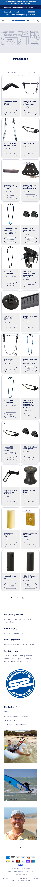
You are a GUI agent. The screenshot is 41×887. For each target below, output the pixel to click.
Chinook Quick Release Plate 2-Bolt (9, 318)
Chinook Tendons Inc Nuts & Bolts (29, 577)
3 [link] (22, 597)
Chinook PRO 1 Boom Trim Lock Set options (29, 230)
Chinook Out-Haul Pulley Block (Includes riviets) (30, 186)
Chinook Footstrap (10, 101)
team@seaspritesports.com (23, 15)
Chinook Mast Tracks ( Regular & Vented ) (10, 186)
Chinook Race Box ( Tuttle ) (30, 317)
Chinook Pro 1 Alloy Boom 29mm (10, 229)
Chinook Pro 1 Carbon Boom (8, 272)
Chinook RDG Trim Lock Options (30, 447)
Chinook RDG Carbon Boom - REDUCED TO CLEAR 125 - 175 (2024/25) (28, 404)
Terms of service (21, 874)
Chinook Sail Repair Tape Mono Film (10, 534)
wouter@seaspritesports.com (16, 716)
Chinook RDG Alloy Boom (30, 360)
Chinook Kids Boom (30, 144)
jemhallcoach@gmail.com (15, 725)
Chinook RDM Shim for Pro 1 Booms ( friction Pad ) (11, 492)
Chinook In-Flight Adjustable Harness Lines (29, 102)
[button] (2, 20)
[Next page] (26, 601)
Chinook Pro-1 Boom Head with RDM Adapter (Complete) (29, 274)
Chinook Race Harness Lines (9, 360)
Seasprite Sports (19, 868)
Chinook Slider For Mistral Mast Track (30, 534)
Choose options (10, 197)
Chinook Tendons (10, 576)
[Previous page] (5, 597)
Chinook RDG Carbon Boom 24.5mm (8, 448)
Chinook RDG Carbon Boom (8, 401)
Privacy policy (29, 871)
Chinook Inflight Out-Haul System (10, 144)
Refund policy (18, 871)
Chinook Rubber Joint (29, 491)
